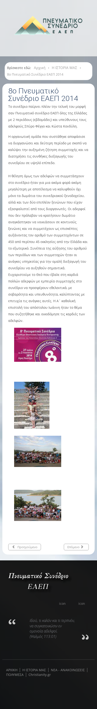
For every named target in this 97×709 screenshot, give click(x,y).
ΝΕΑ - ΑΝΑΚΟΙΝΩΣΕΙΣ (68, 670)
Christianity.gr (39, 675)
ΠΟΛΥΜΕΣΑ (15, 675)
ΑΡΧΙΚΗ (11, 670)
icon (63, 603)
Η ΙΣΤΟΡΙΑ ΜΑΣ (34, 670)
